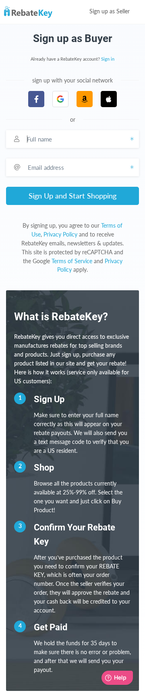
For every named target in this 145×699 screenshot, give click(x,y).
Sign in (107, 59)
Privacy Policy (60, 234)
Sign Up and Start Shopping (72, 195)
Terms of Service (72, 261)
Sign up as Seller (110, 12)
